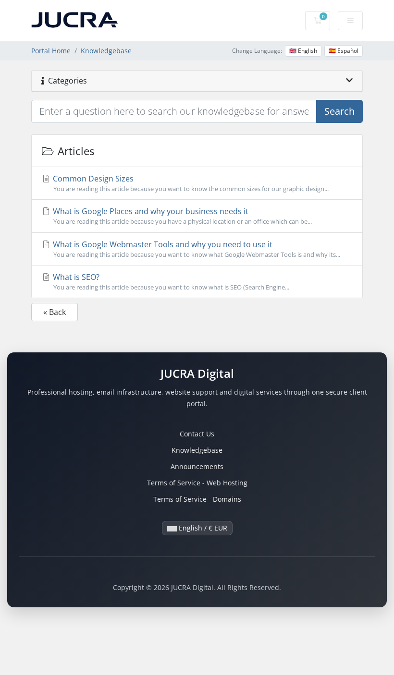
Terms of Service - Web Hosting (197, 482)
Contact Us (197, 433)
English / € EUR (202, 527)
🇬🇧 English (303, 51)
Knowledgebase (106, 50)
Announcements (197, 466)
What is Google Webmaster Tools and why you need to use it (195, 249)
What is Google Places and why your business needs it (181, 216)
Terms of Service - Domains (197, 499)
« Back (54, 312)
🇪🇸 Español (343, 51)
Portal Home (51, 50)
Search (339, 111)
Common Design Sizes (190, 183)
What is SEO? (170, 281)
